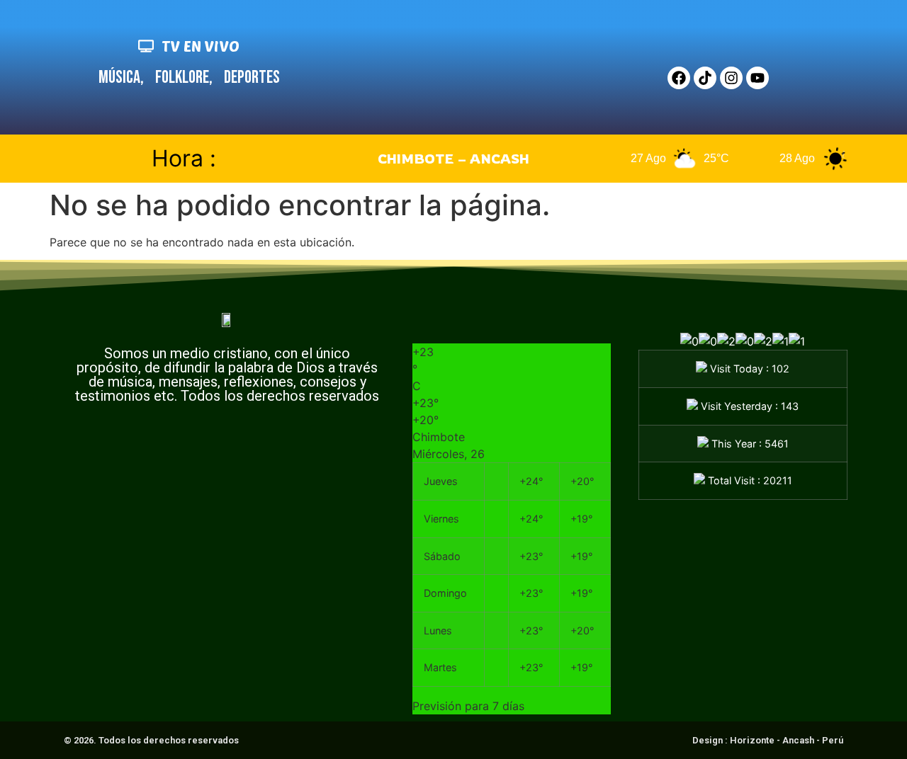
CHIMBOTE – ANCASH (453, 158)
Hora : (184, 158)
